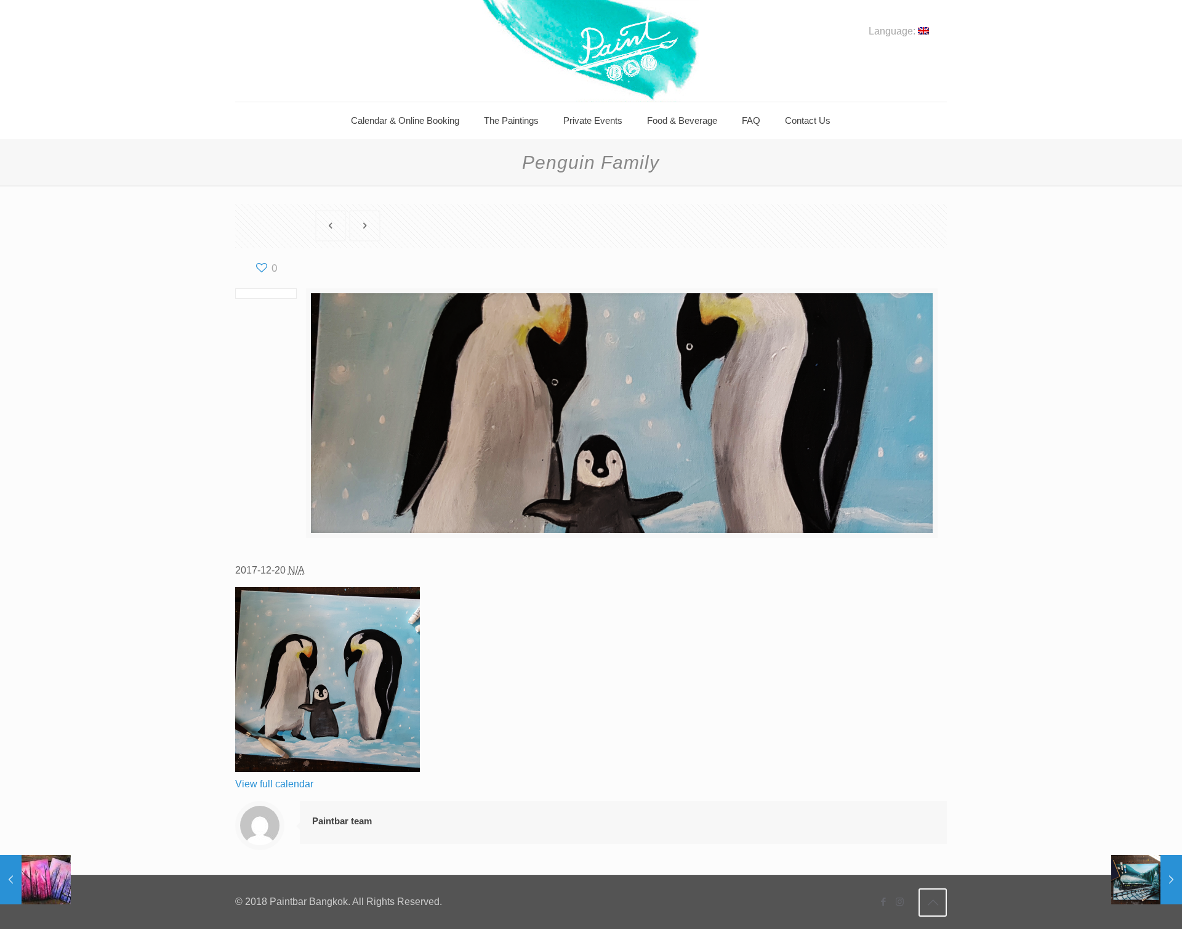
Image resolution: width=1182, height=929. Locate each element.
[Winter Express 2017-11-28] (1146, 879)
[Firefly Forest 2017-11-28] (35, 879)
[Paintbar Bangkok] (590, 51)
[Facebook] (883, 901)
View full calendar (274, 784)
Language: (893, 31)
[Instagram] (899, 901)
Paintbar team (342, 821)
